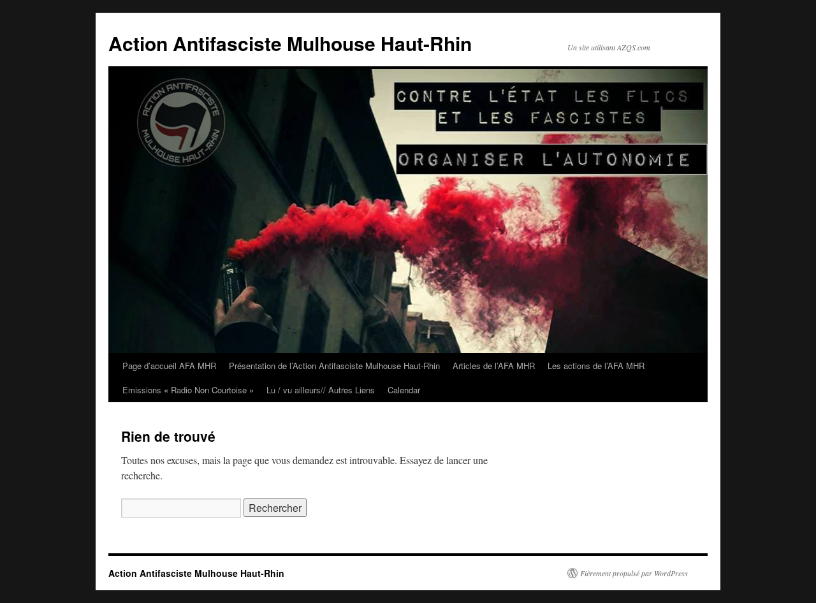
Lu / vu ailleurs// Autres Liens (320, 390)
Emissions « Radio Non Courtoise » (188, 390)
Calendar (404, 390)
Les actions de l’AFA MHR (596, 366)
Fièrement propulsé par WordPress (634, 573)
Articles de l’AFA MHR (494, 366)
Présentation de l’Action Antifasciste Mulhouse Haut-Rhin (334, 366)
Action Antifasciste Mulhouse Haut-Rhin (290, 43)
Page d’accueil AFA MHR (169, 366)
